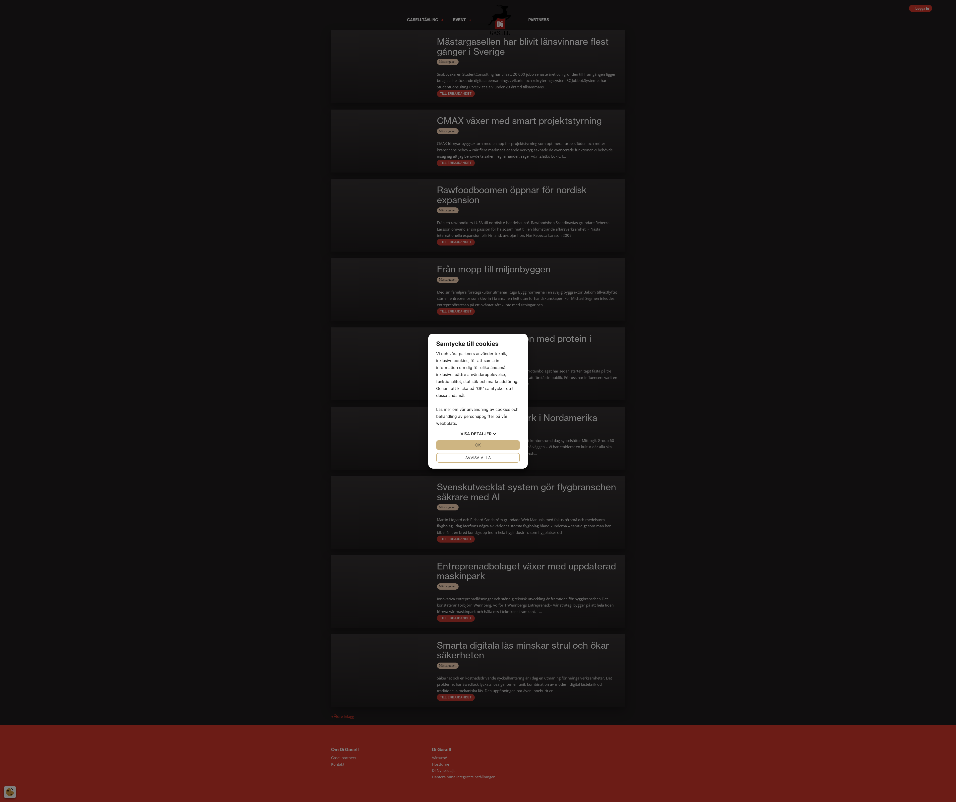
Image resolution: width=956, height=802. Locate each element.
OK (478, 444)
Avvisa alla (478, 457)
